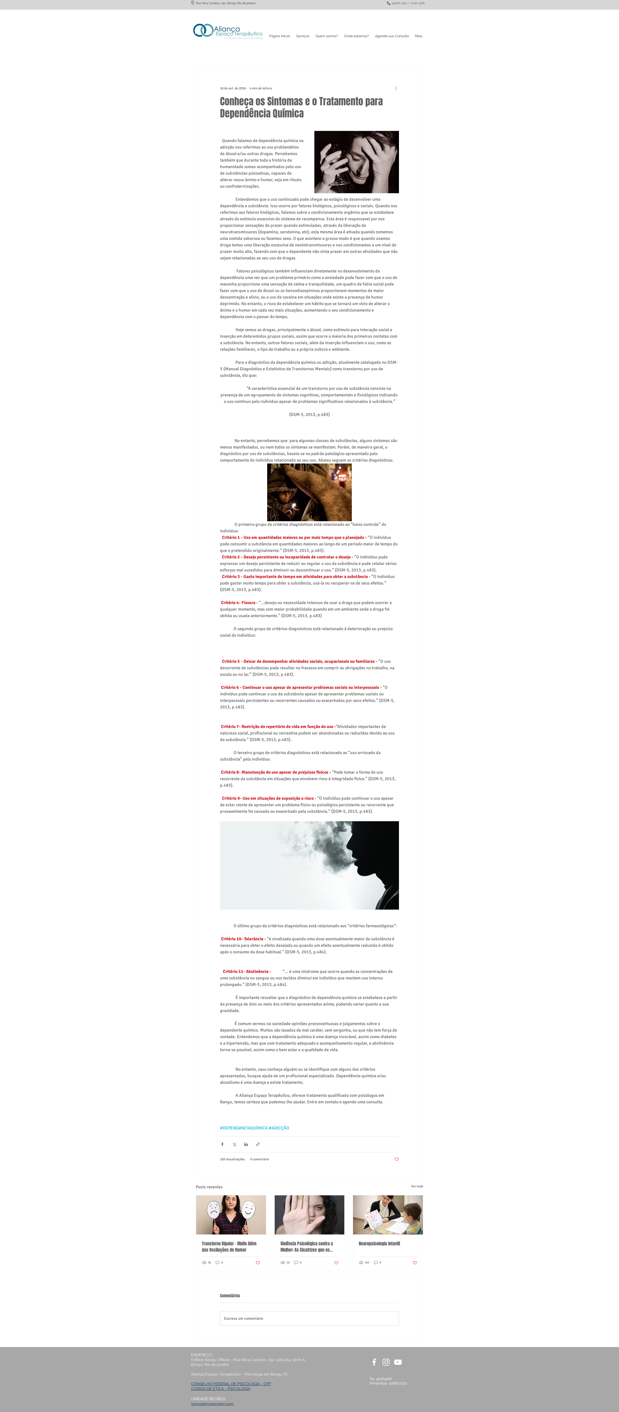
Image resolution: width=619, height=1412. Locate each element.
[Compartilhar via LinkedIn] (246, 1144)
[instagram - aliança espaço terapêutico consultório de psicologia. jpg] (386, 1362)
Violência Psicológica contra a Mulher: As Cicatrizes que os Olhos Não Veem (306, 1247)
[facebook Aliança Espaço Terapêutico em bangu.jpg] (374, 1362)
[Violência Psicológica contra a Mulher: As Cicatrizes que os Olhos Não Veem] (310, 1214)
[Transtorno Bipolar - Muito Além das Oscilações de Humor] (231, 1214)
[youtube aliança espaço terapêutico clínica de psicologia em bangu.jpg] (398, 1362)
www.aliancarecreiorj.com (212, 1404)
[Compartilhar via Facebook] (222, 1144)
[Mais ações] (396, 88)
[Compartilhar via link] (258, 1144)
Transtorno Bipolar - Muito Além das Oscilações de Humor (229, 1247)
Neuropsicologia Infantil (379, 1244)
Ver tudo (417, 1186)
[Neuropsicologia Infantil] (388, 1214)
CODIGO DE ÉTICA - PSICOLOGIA (220, 1388)
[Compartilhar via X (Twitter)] (234, 1144)
